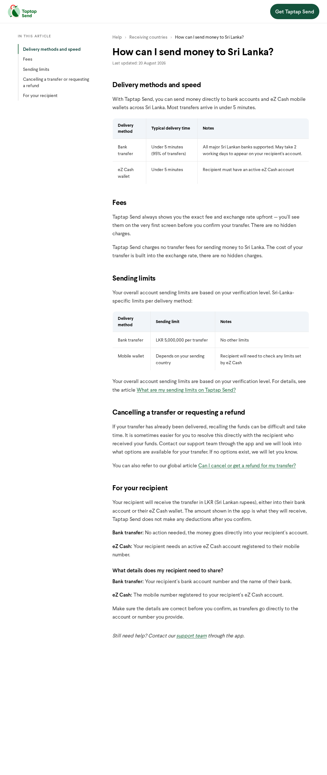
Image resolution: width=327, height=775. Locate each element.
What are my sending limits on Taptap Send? (186, 390)
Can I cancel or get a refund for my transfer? (247, 465)
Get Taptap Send (294, 11)
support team (191, 635)
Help (117, 37)
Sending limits (36, 69)
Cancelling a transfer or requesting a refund (56, 82)
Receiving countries (148, 37)
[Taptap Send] (22, 11)
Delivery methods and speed (52, 49)
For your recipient (40, 95)
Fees (27, 59)
